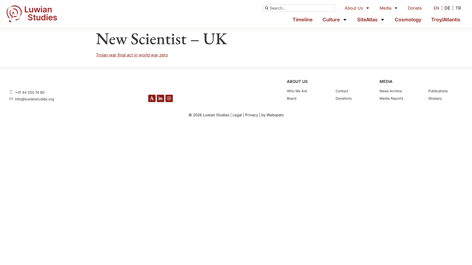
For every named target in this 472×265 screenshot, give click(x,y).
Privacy (251, 115)
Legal (237, 115)
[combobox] (299, 8)
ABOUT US (297, 81)
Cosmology (408, 20)
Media (385, 8)
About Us (354, 8)
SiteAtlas (367, 20)
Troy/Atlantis (445, 20)
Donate (415, 8)
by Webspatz (272, 115)
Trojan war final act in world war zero (132, 55)
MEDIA (386, 81)
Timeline (303, 20)
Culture (331, 20)
